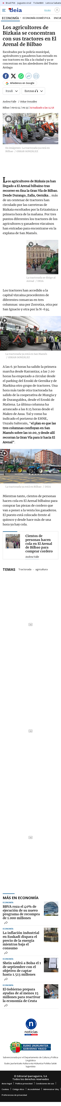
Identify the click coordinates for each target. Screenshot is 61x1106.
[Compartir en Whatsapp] (21, 76)
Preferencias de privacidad (14, 1095)
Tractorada (24, 569)
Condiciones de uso (45, 1083)
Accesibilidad (34, 1089)
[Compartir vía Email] (36, 76)
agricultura (41, 569)
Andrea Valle (9, 101)
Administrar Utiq (51, 1089)
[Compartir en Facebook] (6, 76)
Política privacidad (24, 1083)
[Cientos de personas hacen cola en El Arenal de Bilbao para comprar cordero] (13, 541)
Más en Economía (20, 897)
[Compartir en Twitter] (13, 76)
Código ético (18, 1089)
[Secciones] (3, 10)
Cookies (5, 1089)
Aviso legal (7, 1083)
